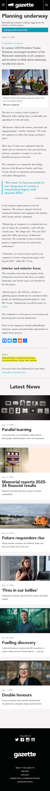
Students (33, 360)
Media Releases (25, 782)
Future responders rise (23, 538)
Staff (27, 360)
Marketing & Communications (25, 778)
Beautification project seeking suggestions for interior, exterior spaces (23, 23)
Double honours (17, 695)
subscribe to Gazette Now (14, 372)
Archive (25, 771)
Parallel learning (16, 429)
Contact (25, 775)
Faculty (21, 360)
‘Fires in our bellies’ (20, 590)
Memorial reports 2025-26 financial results (24, 483)
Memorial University (13, 43)
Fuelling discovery (19, 642)
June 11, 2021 (8, 37)
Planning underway (25, 16)
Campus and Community (26, 358)
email (4, 306)
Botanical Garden (8, 358)
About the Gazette (25, 768)
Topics (5, 354)
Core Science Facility (10, 360)
